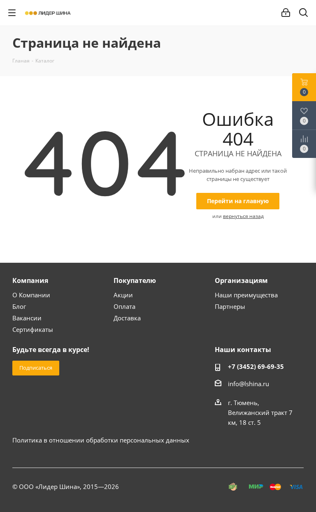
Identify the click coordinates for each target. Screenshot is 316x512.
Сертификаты (32, 329)
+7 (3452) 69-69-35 (256, 366)
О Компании (31, 295)
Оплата (124, 306)
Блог (19, 306)
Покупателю (135, 280)
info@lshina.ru (248, 384)
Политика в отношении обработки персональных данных (100, 440)
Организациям (241, 280)
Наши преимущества (246, 295)
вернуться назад (243, 216)
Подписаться (35, 367)
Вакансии (27, 318)
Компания (30, 280)
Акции (123, 295)
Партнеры (230, 306)
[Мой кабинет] (285, 13)
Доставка (127, 318)
